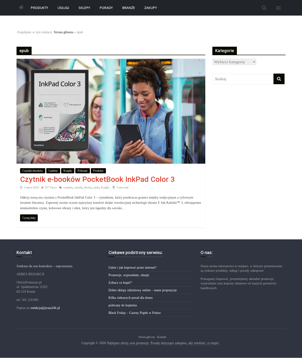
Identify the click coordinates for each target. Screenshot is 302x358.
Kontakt (161, 337)
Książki (67, 170)
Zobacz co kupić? (120, 282)
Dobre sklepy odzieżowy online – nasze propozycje (143, 290)
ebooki (88, 187)
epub (96, 187)
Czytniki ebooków (32, 170)
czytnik (78, 187)
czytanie (67, 187)
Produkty (39, 7)
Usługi (63, 7)
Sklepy (84, 7)
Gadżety (53, 170)
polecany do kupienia (123, 305)
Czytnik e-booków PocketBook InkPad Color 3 (97, 179)
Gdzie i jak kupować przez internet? (132, 267)
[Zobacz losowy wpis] (278, 8)
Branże (128, 7)
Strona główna (63, 32)
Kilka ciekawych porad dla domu (131, 298)
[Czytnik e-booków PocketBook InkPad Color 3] (111, 62)
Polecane (83, 170)
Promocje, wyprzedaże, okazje (129, 275)
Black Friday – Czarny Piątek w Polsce (135, 313)
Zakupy (150, 7)
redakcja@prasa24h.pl (45, 308)
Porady (106, 7)
